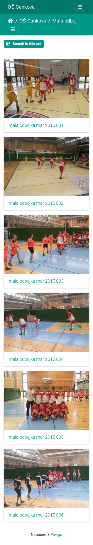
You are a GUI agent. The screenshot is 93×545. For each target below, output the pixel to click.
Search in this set (26, 44)
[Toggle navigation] (79, 7)
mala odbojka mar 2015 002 (36, 203)
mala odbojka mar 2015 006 (36, 515)
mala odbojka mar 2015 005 (36, 437)
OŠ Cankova (21, 7)
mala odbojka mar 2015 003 (36, 281)
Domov (10, 20)
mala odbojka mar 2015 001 (36, 125)
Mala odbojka (67, 21)
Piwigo (56, 534)
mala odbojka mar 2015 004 (36, 359)
